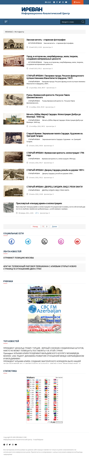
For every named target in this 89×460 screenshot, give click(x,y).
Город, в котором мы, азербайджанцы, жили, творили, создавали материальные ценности (52, 57)
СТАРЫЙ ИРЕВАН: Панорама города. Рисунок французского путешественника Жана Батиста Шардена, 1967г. (55, 76)
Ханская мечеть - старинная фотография (46, 40)
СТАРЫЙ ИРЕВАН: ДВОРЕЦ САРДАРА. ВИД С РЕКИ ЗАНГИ (55, 186)
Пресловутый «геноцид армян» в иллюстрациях (39, 203)
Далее (54, 226)
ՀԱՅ (49, 2)
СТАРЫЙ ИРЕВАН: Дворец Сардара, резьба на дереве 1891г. (56, 170)
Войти (78, 2)
